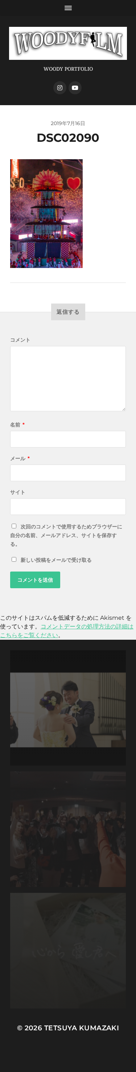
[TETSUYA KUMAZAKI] (68, 43)
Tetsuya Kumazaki (81, 1028)
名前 (17, 424)
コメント (20, 340)
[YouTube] (75, 87)
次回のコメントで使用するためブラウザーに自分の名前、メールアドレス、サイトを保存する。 (66, 535)
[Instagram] (59, 87)
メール (20, 458)
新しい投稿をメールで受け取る (56, 560)
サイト (17, 492)
